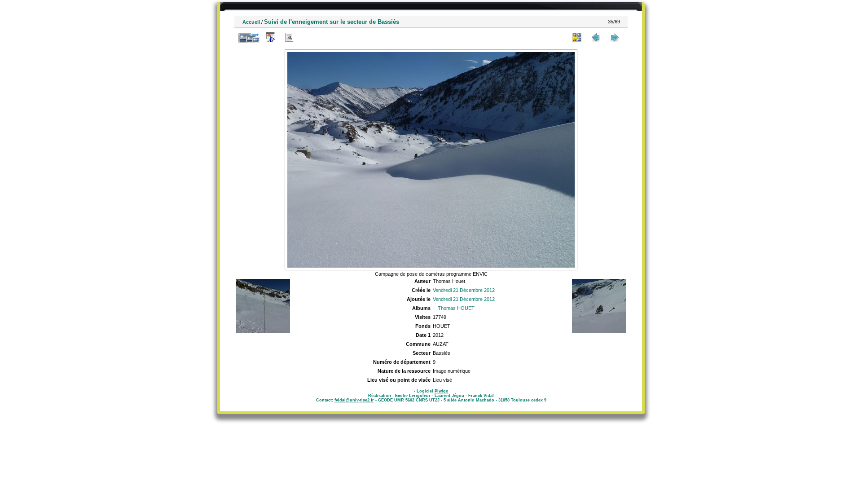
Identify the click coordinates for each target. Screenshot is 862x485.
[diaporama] (270, 37)
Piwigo (442, 391)
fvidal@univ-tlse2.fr (354, 400)
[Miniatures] (576, 37)
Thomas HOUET (456, 308)
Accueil (251, 22)
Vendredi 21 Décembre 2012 (464, 290)
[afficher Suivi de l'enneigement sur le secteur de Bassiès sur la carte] (308, 37)
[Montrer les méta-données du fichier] (289, 37)
